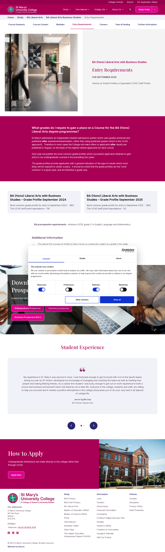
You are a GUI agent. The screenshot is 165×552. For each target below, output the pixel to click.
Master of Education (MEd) (76, 510)
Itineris (21, 546)
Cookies (133, 498)
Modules (60, 24)
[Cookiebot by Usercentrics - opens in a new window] (123, 250)
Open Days (69, 529)
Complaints (102, 514)
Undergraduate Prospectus (27, 308)
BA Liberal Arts (71, 506)
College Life (99, 9)
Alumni (130, 2)
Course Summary (16, 24)
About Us (116, 9)
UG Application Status (147, 2)
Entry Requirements (82, 24)
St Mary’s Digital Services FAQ (110, 518)
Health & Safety (104, 525)
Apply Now (16, 475)
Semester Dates (71, 525)
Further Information (147, 24)
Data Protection (136, 510)
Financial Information (106, 510)
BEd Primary (69, 498)
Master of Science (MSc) (75, 514)
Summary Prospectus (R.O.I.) (27, 317)
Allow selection (82, 300)
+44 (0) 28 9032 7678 (26, 527)
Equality (100, 522)
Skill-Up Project (104, 537)
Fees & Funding (123, 24)
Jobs (99, 498)
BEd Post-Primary (72, 502)
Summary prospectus (59, 308)
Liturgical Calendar (105, 533)
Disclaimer (134, 502)
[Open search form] (130, 9)
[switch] (68, 290)
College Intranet (115, 2)
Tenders (100, 502)
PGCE (66, 518)
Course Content (40, 24)
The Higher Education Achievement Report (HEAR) (77, 535)
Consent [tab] (46, 259)
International (81, 9)
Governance (102, 506)
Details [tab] (83, 258)
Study (65, 9)
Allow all (117, 300)
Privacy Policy (136, 506)
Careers (104, 24)
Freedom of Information (108, 529)
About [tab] (118, 258)
